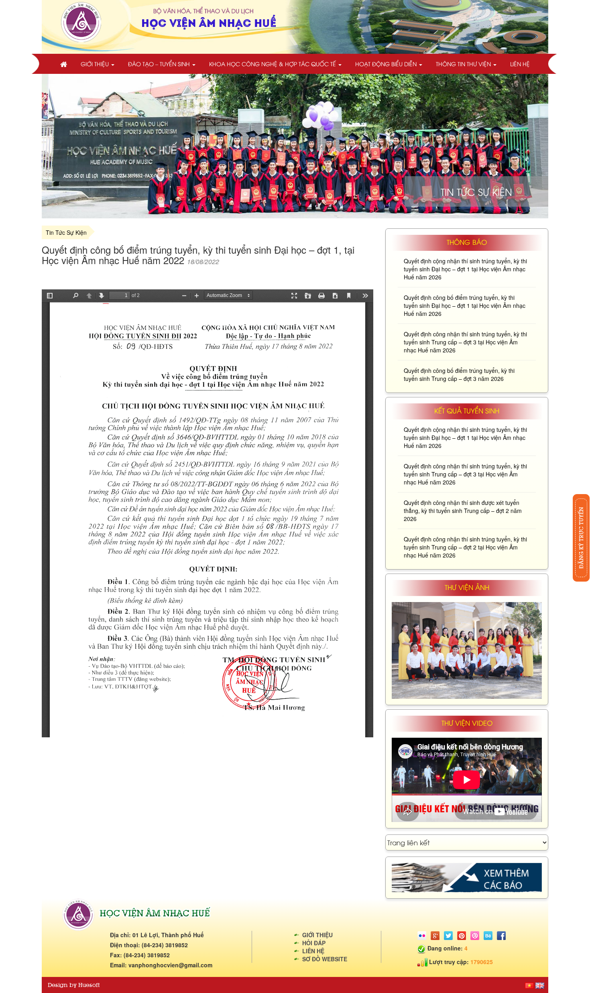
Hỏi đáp (314, 943)
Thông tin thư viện (464, 63)
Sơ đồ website (324, 959)
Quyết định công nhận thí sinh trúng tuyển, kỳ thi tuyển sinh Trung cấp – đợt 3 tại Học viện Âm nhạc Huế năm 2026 (465, 342)
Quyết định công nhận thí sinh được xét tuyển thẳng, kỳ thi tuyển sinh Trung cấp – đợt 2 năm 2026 (463, 511)
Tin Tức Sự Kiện (66, 232)
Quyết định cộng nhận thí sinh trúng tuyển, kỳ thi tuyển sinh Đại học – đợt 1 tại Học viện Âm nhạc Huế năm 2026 (465, 269)
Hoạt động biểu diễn (386, 63)
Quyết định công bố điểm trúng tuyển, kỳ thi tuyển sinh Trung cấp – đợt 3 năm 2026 (459, 374)
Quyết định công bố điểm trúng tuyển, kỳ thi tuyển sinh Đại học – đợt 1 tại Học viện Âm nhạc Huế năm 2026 (464, 305)
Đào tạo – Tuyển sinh (159, 63)
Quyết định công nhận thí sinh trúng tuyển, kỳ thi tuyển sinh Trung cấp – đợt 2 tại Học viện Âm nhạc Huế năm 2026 (465, 547)
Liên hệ (520, 63)
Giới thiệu (95, 63)
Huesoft (89, 985)
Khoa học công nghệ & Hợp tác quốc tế (273, 63)
